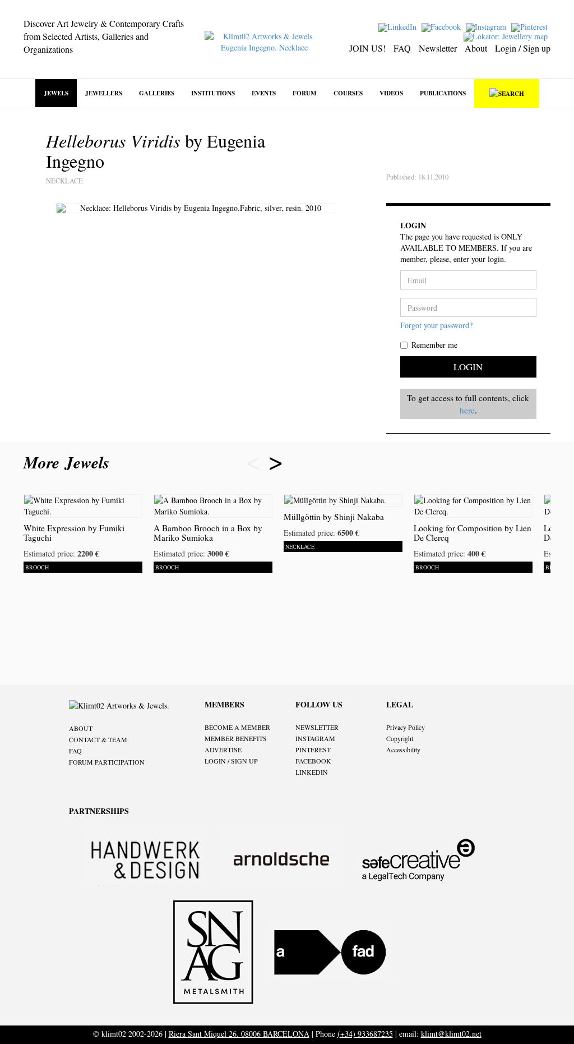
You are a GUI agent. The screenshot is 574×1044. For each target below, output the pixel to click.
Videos (391, 93)
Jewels (56, 93)
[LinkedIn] (398, 26)
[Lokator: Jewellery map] (507, 35)
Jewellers (103, 93)
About (476, 48)
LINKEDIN (311, 771)
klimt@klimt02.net (451, 1033)
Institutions (213, 93)
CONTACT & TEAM (98, 739)
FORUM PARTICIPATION (107, 761)
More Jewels (69, 462)
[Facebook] (443, 26)
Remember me (434, 344)
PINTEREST (313, 749)
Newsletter (438, 48)
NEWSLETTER (317, 727)
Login (468, 366)
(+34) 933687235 (365, 1033)
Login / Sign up (522, 48)
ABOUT (80, 728)
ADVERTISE (223, 749)
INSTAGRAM (315, 738)
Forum (305, 93)
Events (264, 93)
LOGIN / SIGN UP (231, 760)
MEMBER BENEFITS (236, 738)
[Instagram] (487, 26)
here (467, 410)
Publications (443, 93)
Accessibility (403, 749)
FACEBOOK (313, 760)
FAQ (402, 48)
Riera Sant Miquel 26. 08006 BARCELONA (239, 1033)
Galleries (156, 93)
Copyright (399, 738)
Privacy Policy (405, 727)
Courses (348, 93)
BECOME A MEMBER (237, 727)
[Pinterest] (530, 26)
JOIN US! (367, 48)
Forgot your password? (436, 325)
